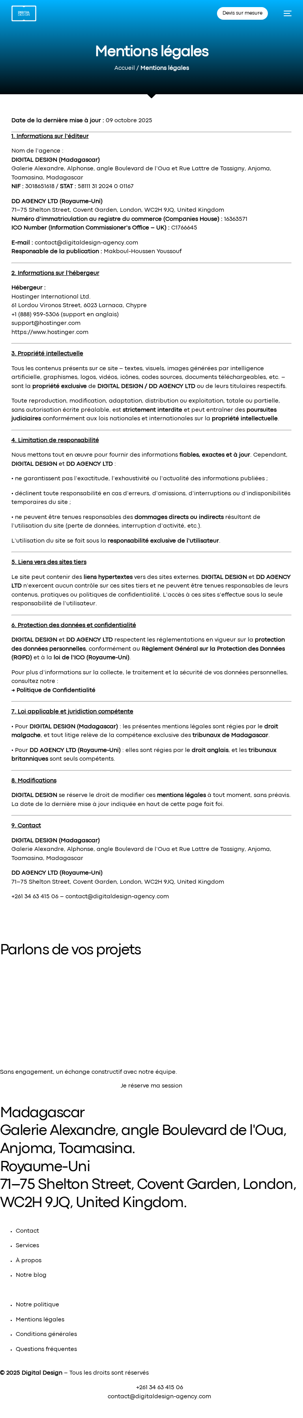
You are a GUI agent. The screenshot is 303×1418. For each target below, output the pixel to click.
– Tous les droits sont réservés (85, 1373)
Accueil (124, 68)
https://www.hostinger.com (49, 332)
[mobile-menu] (284, 13)
